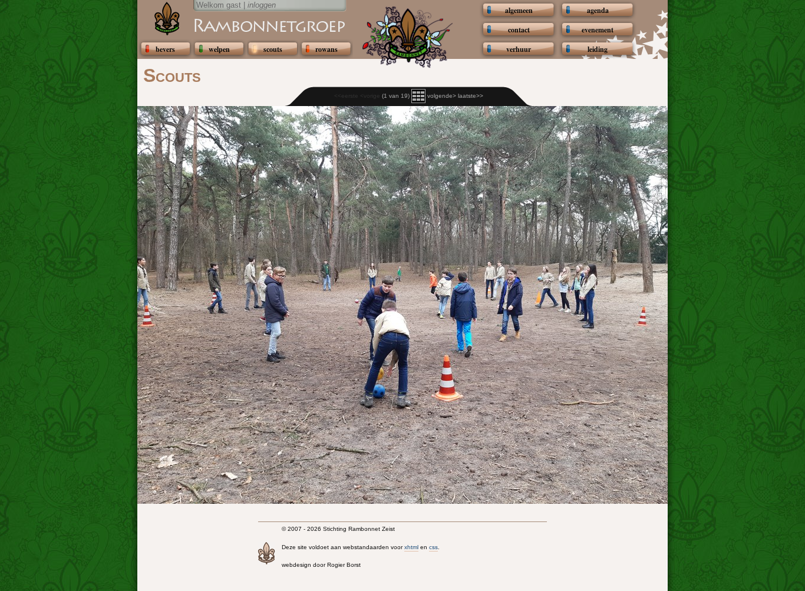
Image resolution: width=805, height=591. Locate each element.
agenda (598, 10)
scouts (272, 49)
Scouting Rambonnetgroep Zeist (240, 24)
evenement (597, 30)
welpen (219, 49)
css (433, 547)
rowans (326, 49)
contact (519, 30)
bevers (165, 49)
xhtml (411, 547)
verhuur (518, 49)
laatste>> (470, 96)
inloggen (262, 5)
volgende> (441, 96)
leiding (598, 49)
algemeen (519, 10)
